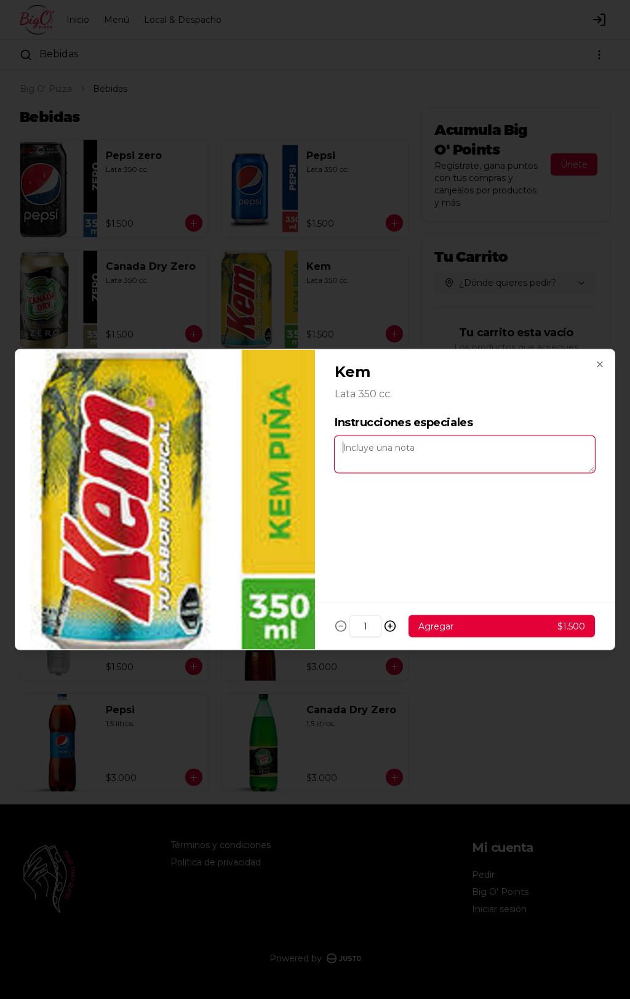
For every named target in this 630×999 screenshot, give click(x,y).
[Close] (600, 365)
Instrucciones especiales (403, 422)
